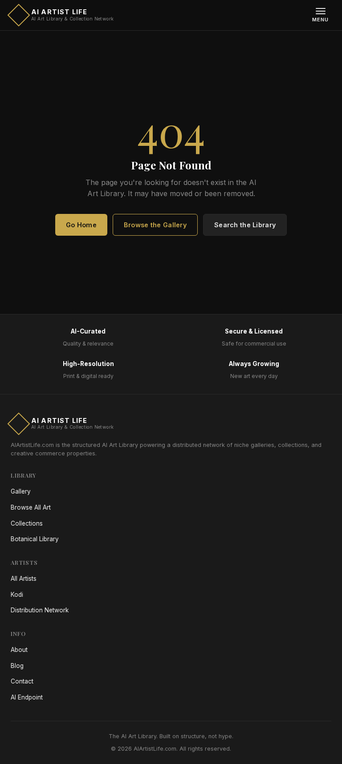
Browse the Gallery (155, 225)
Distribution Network (40, 610)
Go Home (81, 225)
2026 (125, 748)
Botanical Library (35, 539)
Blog (17, 665)
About (19, 649)
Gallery (21, 491)
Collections (27, 523)
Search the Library (245, 225)
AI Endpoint (27, 697)
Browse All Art (31, 507)
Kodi (17, 594)
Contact (22, 681)
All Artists (24, 578)
